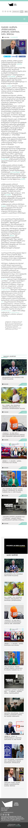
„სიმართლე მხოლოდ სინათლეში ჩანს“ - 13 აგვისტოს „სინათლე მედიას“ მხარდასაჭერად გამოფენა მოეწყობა (13, 518)
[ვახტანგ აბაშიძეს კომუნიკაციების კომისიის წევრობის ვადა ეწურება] (14, 47)
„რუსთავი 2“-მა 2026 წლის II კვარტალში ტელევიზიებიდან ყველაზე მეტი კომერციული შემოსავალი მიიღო (13, 435)
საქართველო (14, 37)
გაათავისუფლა (15, 172)
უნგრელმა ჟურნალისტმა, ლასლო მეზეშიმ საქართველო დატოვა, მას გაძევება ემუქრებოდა (14, 715)
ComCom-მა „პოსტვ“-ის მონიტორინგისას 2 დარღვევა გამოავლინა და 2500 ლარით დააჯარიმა (12, 738)
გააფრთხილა (5, 289)
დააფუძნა (8, 194)
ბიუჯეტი (3, 206)
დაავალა (4, 279)
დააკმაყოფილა (14, 312)
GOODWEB (18, 825)
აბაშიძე (9, 86)
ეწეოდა (11, 235)
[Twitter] (15, 56)
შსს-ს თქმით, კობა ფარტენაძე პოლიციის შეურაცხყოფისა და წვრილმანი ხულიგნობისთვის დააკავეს (13, 407)
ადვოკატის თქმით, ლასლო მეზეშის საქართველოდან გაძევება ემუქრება (12, 784)
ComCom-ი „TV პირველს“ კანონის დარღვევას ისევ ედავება (11, 462)
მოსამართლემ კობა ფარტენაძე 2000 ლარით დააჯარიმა (13, 378)
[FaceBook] (7, 56)
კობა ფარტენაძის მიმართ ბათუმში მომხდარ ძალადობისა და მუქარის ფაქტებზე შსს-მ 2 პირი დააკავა (12, 490)
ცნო (2, 302)
